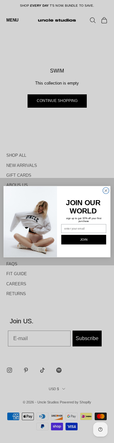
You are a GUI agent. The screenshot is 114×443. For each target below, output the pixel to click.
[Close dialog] (106, 190)
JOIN (83, 239)
